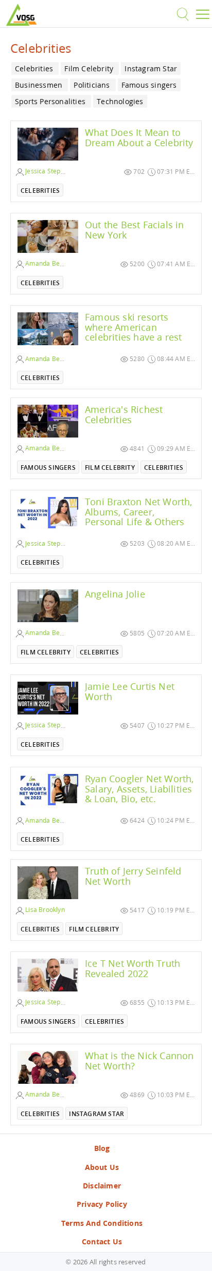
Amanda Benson (49, 263)
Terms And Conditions (102, 1223)
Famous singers (48, 467)
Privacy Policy (102, 1204)
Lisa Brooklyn (44, 909)
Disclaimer (102, 1185)
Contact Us (102, 1241)
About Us (102, 1167)
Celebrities (40, 190)
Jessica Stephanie (50, 171)
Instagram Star (96, 1113)
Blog (102, 1148)
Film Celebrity (110, 467)
